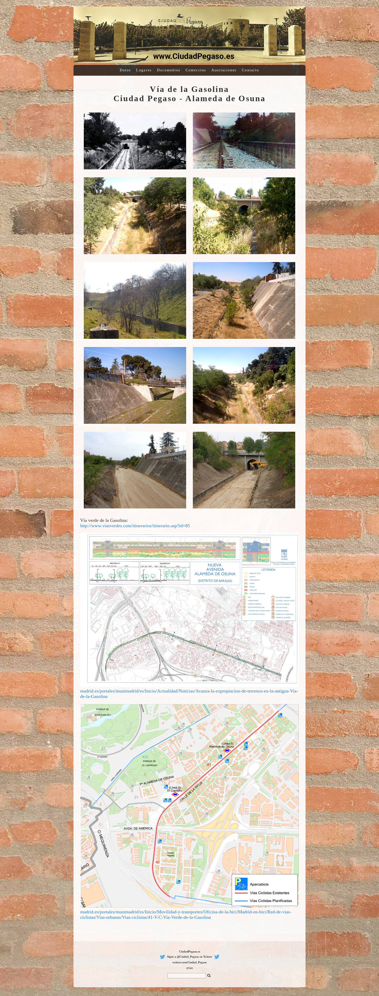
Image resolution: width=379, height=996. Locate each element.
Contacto (250, 70)
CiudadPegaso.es (189, 951)
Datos (125, 70)
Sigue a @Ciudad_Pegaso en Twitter (189, 956)
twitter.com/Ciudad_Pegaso (189, 962)
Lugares (144, 70)
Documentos (168, 70)
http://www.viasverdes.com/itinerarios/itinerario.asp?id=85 (135, 525)
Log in (359, 2)
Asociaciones (224, 70)
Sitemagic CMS (370, 2)
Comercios (196, 70)
